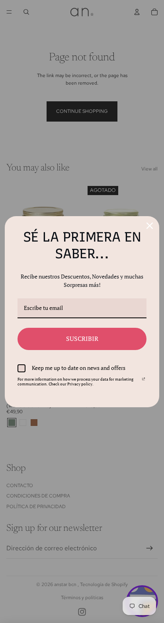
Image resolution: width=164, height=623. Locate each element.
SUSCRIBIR (82, 338)
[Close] (149, 225)
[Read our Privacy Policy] (143, 380)
